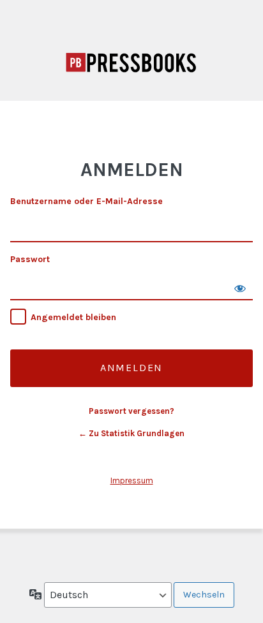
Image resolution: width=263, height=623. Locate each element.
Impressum (131, 480)
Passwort (30, 259)
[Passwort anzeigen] (240, 287)
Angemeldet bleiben (73, 317)
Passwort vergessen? (131, 411)
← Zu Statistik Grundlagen (131, 433)
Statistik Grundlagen (131, 63)
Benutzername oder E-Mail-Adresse (86, 201)
